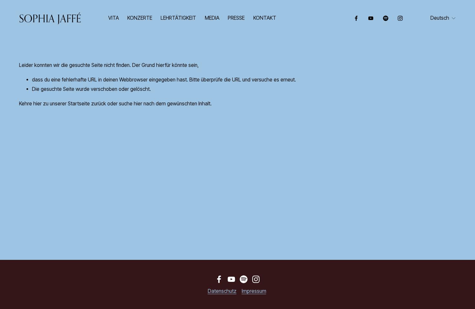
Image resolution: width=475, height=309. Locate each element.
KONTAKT (264, 18)
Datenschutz (222, 291)
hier (37, 104)
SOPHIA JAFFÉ (50, 18)
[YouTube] (371, 18)
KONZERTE (139, 18)
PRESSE (236, 18)
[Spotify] (386, 18)
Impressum (254, 291)
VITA (113, 18)
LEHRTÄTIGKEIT (178, 18)
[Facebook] (356, 18)
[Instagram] (400, 18)
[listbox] (443, 18)
